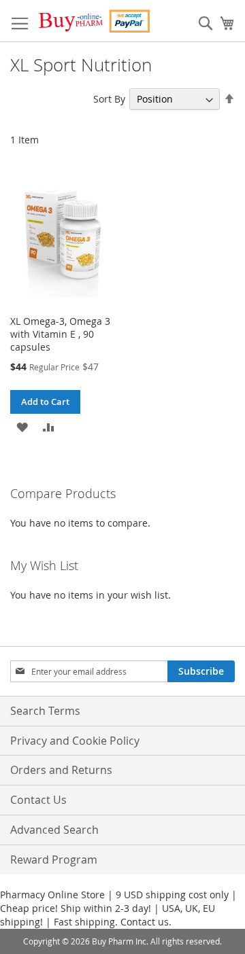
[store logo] (93, 21)
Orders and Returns (61, 769)
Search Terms (45, 710)
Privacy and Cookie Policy (75, 740)
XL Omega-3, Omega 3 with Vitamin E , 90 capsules (60, 334)
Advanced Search (54, 829)
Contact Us (38, 799)
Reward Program (53, 859)
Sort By (109, 98)
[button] (22, 426)
